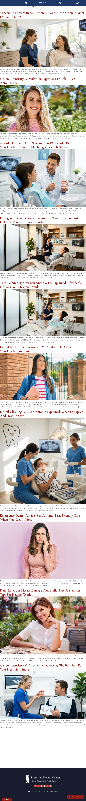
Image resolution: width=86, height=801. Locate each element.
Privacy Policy (34, 791)
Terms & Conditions (50, 791)
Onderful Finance (77, 797)
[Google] (44, 786)
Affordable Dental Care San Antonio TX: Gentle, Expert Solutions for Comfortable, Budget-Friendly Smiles (37, 145)
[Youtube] (47, 786)
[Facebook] (35, 786)
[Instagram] (50, 786)
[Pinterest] (41, 786)
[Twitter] (38, 786)
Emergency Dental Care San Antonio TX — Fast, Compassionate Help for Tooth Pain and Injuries (42, 220)
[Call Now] (77, 3)
